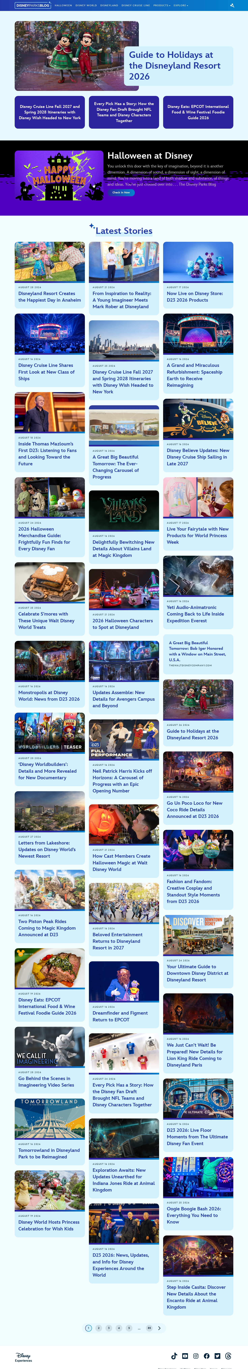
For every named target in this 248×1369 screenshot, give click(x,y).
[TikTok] (174, 1356)
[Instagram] (195, 1356)
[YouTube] (185, 1356)
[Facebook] (206, 1356)
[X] (217, 1356)
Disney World (86, 5)
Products (161, 5)
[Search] (232, 5)
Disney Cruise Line (136, 5)
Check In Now (121, 192)
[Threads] (228, 1356)
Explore (180, 5)
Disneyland (109, 5)
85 (149, 1328)
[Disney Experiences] (23, 1357)
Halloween (63, 5)
